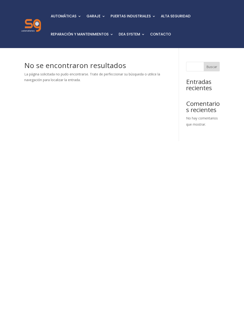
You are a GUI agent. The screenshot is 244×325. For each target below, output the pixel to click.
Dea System (129, 34)
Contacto (160, 34)
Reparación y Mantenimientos (80, 34)
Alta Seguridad (176, 16)
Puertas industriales (131, 16)
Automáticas (63, 16)
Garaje (93, 16)
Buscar (211, 66)
